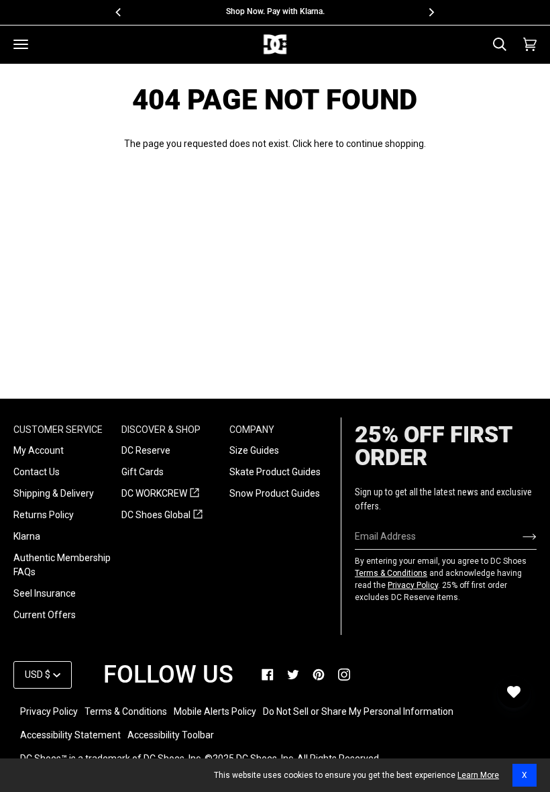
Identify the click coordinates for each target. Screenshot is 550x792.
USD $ (37, 674)
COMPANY (251, 429)
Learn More (478, 775)
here (323, 143)
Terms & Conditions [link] (126, 711)
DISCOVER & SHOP (161, 429)
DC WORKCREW (160, 494)
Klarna (26, 536)
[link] (268, 675)
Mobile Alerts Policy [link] (215, 711)
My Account (38, 450)
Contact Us (36, 471)
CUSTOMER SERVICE (58, 429)
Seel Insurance (44, 593)
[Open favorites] (514, 692)
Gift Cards (142, 471)
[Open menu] (20, 44)
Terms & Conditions (391, 573)
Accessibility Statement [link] (70, 735)
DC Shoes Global (162, 515)
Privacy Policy (413, 585)
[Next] (431, 12)
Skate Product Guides (275, 471)
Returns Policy (43, 514)
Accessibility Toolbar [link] (170, 735)
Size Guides (254, 450)
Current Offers (44, 614)
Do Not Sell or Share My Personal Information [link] (358, 711)
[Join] (519, 536)
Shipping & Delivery (53, 493)
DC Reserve (145, 450)
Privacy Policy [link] (49, 711)
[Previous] (119, 12)
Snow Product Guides (274, 493)
